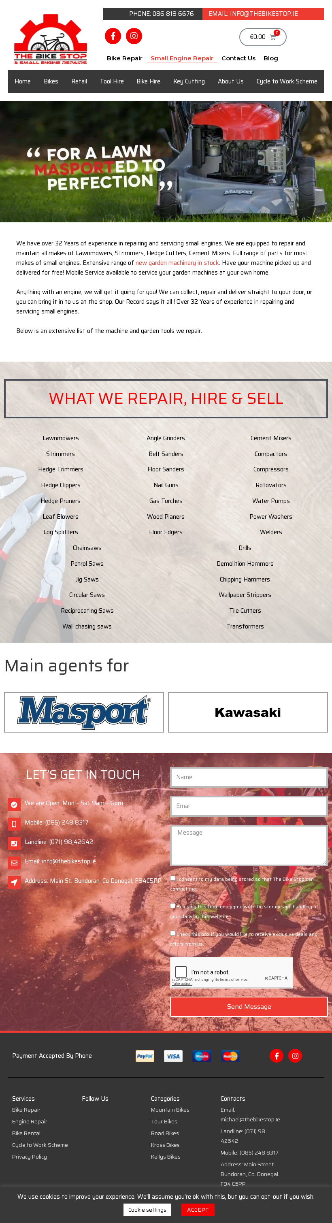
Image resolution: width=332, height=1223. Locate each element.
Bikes (51, 81)
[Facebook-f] (113, 36)
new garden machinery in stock (177, 263)
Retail (79, 81)
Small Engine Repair (182, 58)
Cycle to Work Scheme (287, 81)
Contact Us (238, 58)
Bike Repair (125, 58)
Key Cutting (189, 81)
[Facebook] (276, 1056)
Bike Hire (148, 81)
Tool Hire (112, 81)
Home (23, 81)
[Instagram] (134, 36)
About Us (231, 81)
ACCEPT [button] (198, 1209)
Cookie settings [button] (147, 1210)
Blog (271, 58)
